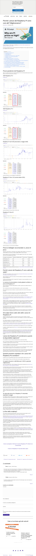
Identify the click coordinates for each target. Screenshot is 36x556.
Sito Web (4, 506)
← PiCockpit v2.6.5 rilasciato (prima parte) (9, 459)
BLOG (17, 16)
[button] (6, 455)
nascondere (9, 51)
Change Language (18, 10)
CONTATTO (25, 16)
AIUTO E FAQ (12, 16)
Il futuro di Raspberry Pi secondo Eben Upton (18, 448)
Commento (4, 486)
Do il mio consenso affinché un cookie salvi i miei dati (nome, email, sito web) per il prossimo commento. (16, 512)
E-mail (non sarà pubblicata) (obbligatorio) (9, 502)
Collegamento (5, 77)
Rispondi (31, 474)
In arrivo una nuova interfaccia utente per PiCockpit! (9, 533)
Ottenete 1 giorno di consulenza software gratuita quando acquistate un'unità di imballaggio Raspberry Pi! (25, 535)
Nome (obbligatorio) (6, 498)
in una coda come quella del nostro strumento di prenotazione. (23, 428)
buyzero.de (16, 327)
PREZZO (20, 16)
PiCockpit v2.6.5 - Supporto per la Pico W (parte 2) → (25, 459)
